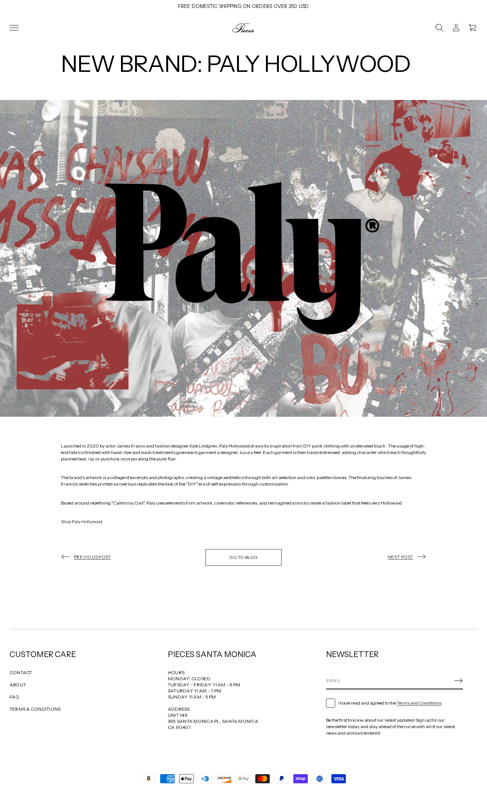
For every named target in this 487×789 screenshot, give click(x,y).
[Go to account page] (456, 27)
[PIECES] (243, 28)
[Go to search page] (439, 27)
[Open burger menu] (14, 27)
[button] (439, 27)
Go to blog (243, 557)
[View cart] (473, 27)
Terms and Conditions (419, 703)
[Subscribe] (458, 680)
